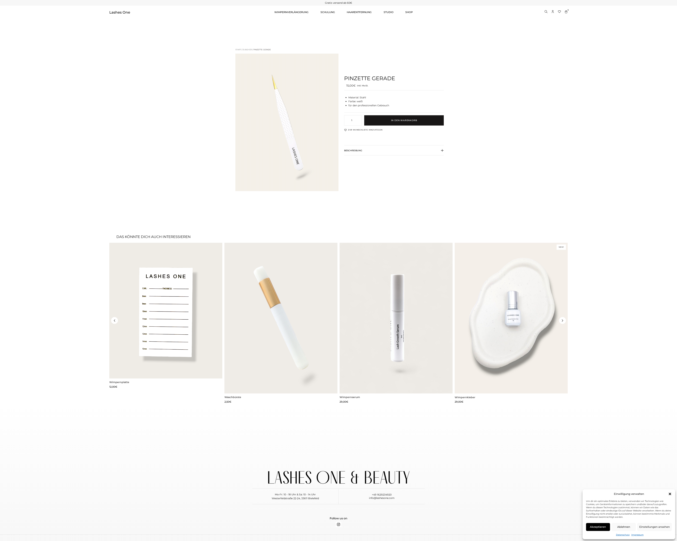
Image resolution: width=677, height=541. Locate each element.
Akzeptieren (598, 526)
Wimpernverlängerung (291, 12)
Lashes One (119, 12)
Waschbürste (232, 397)
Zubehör (247, 49)
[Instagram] (338, 524)
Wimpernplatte (119, 382)
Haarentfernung (359, 12)
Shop (409, 12)
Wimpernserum (350, 397)
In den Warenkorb (404, 120)
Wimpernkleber (465, 397)
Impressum (637, 534)
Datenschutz (623, 534)
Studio (389, 12)
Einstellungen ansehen (654, 526)
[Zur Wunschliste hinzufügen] (114, 247)
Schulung (328, 12)
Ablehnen (623, 526)
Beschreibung (353, 150)
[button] (670, 494)
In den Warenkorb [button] (166, 373)
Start (238, 49)
